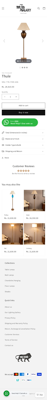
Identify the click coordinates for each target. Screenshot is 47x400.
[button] (3, 8)
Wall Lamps (9, 275)
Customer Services (12, 334)
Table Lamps (10, 269)
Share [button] (7, 158)
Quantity (5, 92)
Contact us (9, 345)
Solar (28, 215)
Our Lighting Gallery (12, 312)
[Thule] (20, 67)
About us (8, 307)
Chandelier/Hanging (12, 280)
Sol (5, 248)
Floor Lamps (10, 286)
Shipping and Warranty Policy (16, 323)
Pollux (6, 215)
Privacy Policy (10, 318)
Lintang (28, 248)
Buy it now (23, 112)
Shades (7, 291)
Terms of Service (11, 340)
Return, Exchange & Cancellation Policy (20, 329)
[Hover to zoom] (23, 42)
